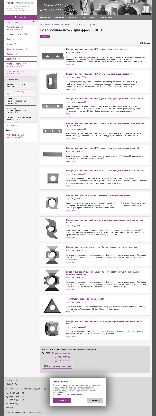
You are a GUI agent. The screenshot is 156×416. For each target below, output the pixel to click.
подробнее (71, 64)
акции (92, 17)
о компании (45, 17)
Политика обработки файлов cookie (67, 395)
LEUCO (43, 36)
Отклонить (94, 400)
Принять (62, 400)
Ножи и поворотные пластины (58, 25)
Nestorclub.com (39, 412)
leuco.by (9, 407)
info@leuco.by (12, 404)
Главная (43, 25)
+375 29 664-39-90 (51, 5)
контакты (59, 17)
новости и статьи (77, 17)
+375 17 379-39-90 (51, 10)
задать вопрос (107, 17)
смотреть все (12, 80)
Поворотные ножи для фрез (83, 25)
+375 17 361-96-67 (65, 361)
